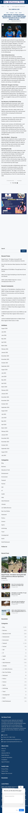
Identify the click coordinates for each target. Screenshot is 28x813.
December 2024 (5, 397)
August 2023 (4, 452)
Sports (3, 525)
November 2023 (5, 441)
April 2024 (3, 424)
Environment (4, 477)
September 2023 (5, 448)
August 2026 (4, 328)
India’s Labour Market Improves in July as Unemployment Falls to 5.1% (18, 611)
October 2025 (4, 362)
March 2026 (4, 345)
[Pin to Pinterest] (15, 183)
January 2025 (4, 393)
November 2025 (5, 359)
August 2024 (4, 410)
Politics (3, 518)
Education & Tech (5, 470)
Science (3, 521)
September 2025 (5, 366)
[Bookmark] (24, 558)
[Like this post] (10, 183)
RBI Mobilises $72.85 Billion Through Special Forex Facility (18, 593)
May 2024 (3, 421)
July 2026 (3, 332)
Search (3, 248)
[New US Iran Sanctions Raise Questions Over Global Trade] (5, 586)
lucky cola (3, 289)
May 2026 (3, 338)
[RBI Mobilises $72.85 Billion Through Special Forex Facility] (5, 595)
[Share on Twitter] (14, 183)
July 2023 (3, 455)
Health (3, 494)
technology (4, 528)
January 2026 (4, 352)
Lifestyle (3, 504)
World (2, 538)
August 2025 (4, 369)
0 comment (19, 180)
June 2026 (3, 335)
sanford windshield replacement (9, 318)
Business (3, 466)
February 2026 (4, 349)
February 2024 (4, 431)
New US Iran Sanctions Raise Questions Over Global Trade (17, 585)
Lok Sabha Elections (6, 507)
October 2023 (4, 445)
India (2, 497)
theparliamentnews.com (16, 20)
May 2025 (3, 380)
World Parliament (5, 542)
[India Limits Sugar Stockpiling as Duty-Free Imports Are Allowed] (5, 604)
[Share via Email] (17, 183)
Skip (17, 810)
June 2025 (3, 376)
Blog (2, 463)
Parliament (4, 514)
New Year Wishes (5, 511)
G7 (2, 490)
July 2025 (3, 373)
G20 (2, 487)
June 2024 (3, 417)
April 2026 (3, 342)
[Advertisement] (14, 231)
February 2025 (4, 390)
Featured (3, 480)
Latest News (5, 784)
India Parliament (5, 501)
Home (2, 6)
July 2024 (3, 414)
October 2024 (4, 404)
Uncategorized (4, 535)
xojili (2, 298)
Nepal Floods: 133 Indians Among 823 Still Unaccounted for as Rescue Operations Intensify (13, 576)
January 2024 (4, 434)
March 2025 (4, 386)
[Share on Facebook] (12, 183)
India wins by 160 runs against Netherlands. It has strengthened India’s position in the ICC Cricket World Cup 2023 (14, 17)
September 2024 (5, 407)
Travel (2, 531)
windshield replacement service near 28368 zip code (13, 311)
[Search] (26, 2)
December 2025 (5, 356)
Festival (3, 483)
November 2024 (5, 400)
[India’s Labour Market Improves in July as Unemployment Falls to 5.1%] (5, 612)
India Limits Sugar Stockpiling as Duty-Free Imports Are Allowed (18, 602)
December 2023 (5, 438)
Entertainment (4, 473)
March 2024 (4, 428)
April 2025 (3, 383)
